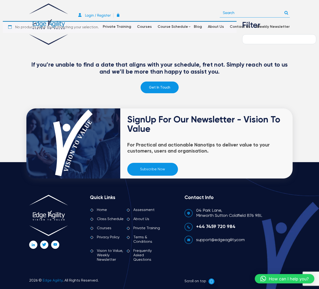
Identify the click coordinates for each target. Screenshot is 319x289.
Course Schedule (173, 27)
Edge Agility (53, 280)
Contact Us (240, 27)
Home (102, 210)
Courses (144, 27)
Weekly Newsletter (273, 27)
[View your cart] (119, 15)
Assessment (144, 210)
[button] (284, 278)
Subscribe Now (152, 169)
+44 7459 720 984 (215, 227)
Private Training (117, 27)
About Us (216, 27)
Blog (198, 27)
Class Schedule (110, 219)
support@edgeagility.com (220, 240)
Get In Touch (159, 87)
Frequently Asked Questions (142, 255)
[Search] (286, 11)
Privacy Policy (108, 237)
